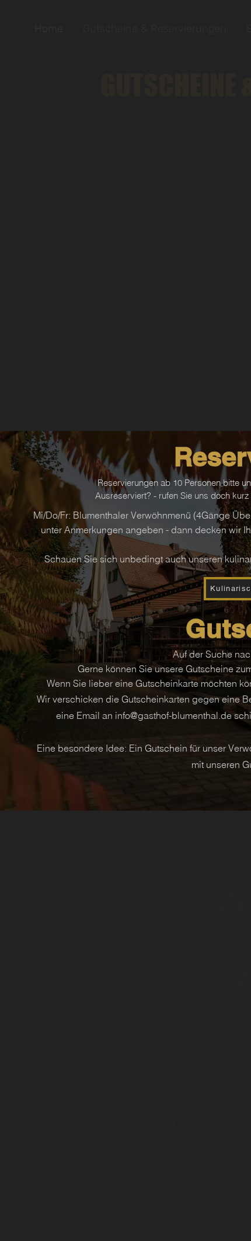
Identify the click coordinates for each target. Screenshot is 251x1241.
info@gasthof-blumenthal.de (173, 715)
